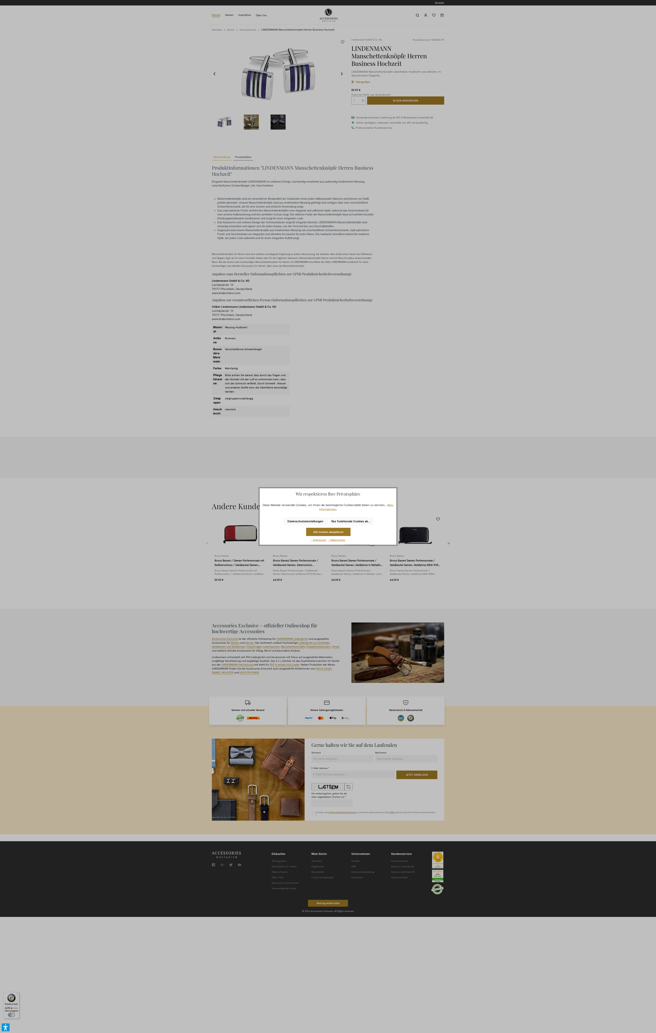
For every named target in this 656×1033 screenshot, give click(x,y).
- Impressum (319, 540)
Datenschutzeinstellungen (305, 521)
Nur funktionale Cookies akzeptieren (352, 521)
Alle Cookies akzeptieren (328, 532)
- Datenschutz (336, 540)
